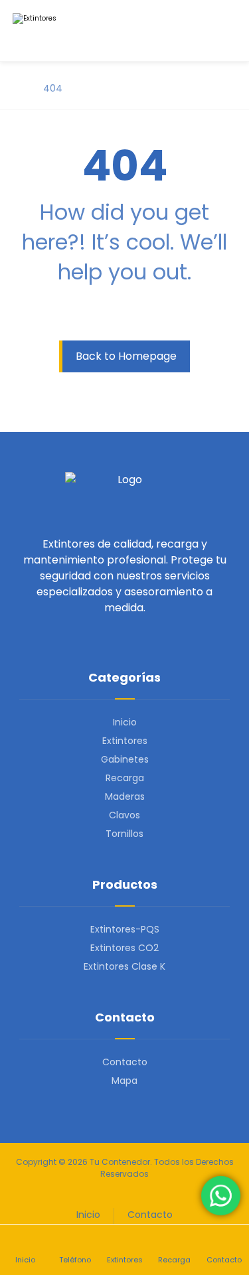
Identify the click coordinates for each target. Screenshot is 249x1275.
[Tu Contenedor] (59, 30)
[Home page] (16, 88)
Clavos (124, 815)
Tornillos (124, 833)
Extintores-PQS (124, 929)
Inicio (125, 722)
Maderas (125, 796)
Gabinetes (125, 759)
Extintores (124, 740)
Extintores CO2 (124, 947)
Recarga (125, 778)
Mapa (124, 1080)
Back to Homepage (126, 356)
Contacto (124, 1062)
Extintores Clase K (124, 966)
